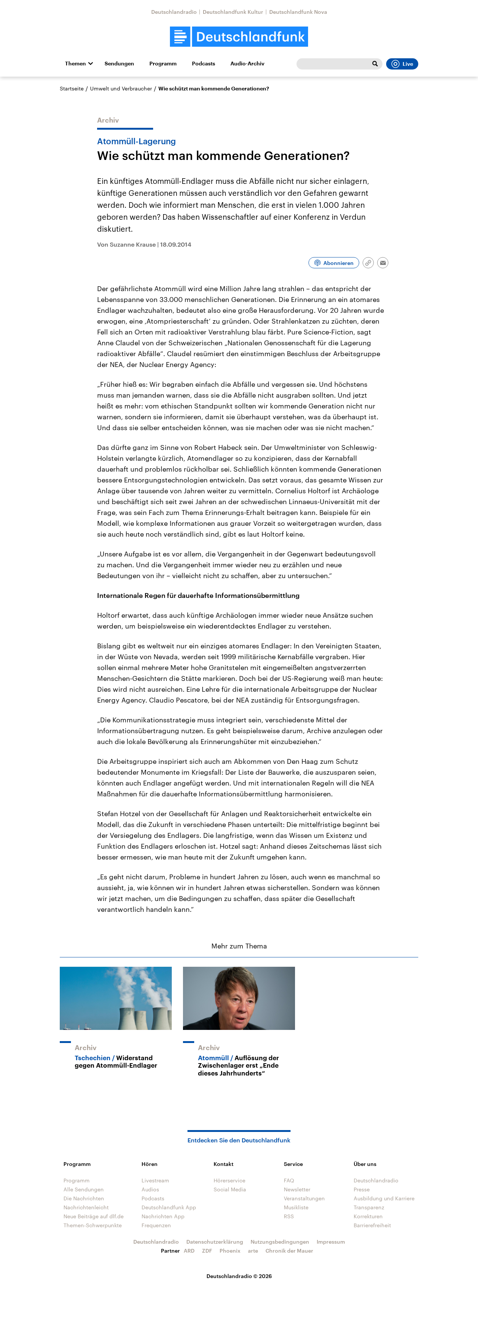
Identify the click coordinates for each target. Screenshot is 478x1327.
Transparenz (369, 1207)
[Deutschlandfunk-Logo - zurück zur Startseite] (239, 37)
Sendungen (119, 63)
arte (253, 1250)
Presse (362, 1189)
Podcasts (203, 63)
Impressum (331, 1241)
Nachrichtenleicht (86, 1207)
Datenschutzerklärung (214, 1241)
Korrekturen (368, 1216)
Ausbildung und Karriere (384, 1198)
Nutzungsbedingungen (280, 1241)
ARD (189, 1250)
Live (408, 64)
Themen (75, 63)
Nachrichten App (163, 1216)
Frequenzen (156, 1225)
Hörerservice (229, 1180)
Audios (150, 1189)
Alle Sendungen (83, 1189)
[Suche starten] (375, 64)
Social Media (230, 1189)
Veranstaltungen (304, 1198)
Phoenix (230, 1250)
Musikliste (296, 1207)
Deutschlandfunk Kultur (233, 12)
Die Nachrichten (83, 1198)
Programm (163, 63)
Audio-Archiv (247, 63)
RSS (289, 1216)
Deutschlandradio (174, 12)
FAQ (289, 1180)
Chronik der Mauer (289, 1250)
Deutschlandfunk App (169, 1207)
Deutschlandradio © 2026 (239, 1276)
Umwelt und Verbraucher (121, 88)
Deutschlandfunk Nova (298, 12)
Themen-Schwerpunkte (92, 1225)
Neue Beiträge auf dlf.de (93, 1216)
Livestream (155, 1180)
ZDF (207, 1250)
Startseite (72, 88)
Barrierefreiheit (372, 1225)
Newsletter (297, 1189)
